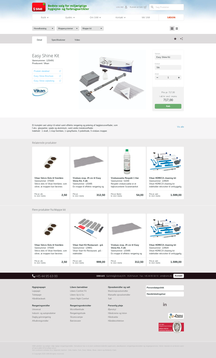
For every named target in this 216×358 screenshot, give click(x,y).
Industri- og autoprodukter (44, 313)
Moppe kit (49, 209)
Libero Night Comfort (79, 298)
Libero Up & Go (77, 295)
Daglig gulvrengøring (41, 317)
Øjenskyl (112, 309)
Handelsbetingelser (156, 294)
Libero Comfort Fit (78, 291)
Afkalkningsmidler (40, 321)
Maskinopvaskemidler (118, 291)
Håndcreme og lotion (117, 313)
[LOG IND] (125, 7)
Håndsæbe (113, 317)
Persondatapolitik (155, 287)
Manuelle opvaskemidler (119, 295)
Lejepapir (36, 291)
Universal (36, 309)
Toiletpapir (36, 295)
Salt (110, 298)
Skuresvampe (76, 317)
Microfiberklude (77, 309)
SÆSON (171, 17)
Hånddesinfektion (116, 321)
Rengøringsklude (77, 313)
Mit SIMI (146, 17)
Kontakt (178, 276)
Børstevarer (75, 321)
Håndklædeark (38, 298)
